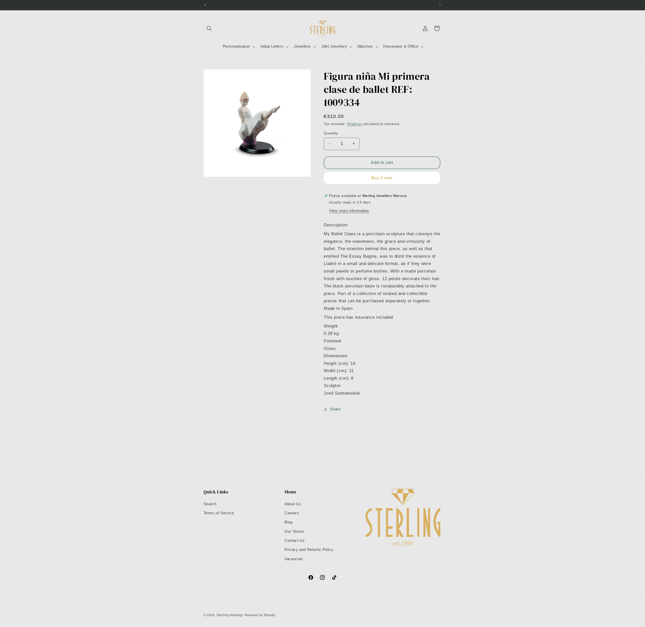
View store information (349, 210)
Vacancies (293, 559)
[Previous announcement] (205, 5)
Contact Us (294, 541)
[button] (209, 28)
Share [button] (335, 409)
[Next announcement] (439, 5)
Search (210, 504)
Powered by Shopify (260, 615)
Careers (291, 513)
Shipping (354, 124)
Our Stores (294, 531)
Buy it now (382, 177)
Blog (288, 522)
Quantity (331, 133)
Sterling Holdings (229, 615)
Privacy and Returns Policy (308, 550)
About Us (292, 504)
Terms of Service (219, 513)
